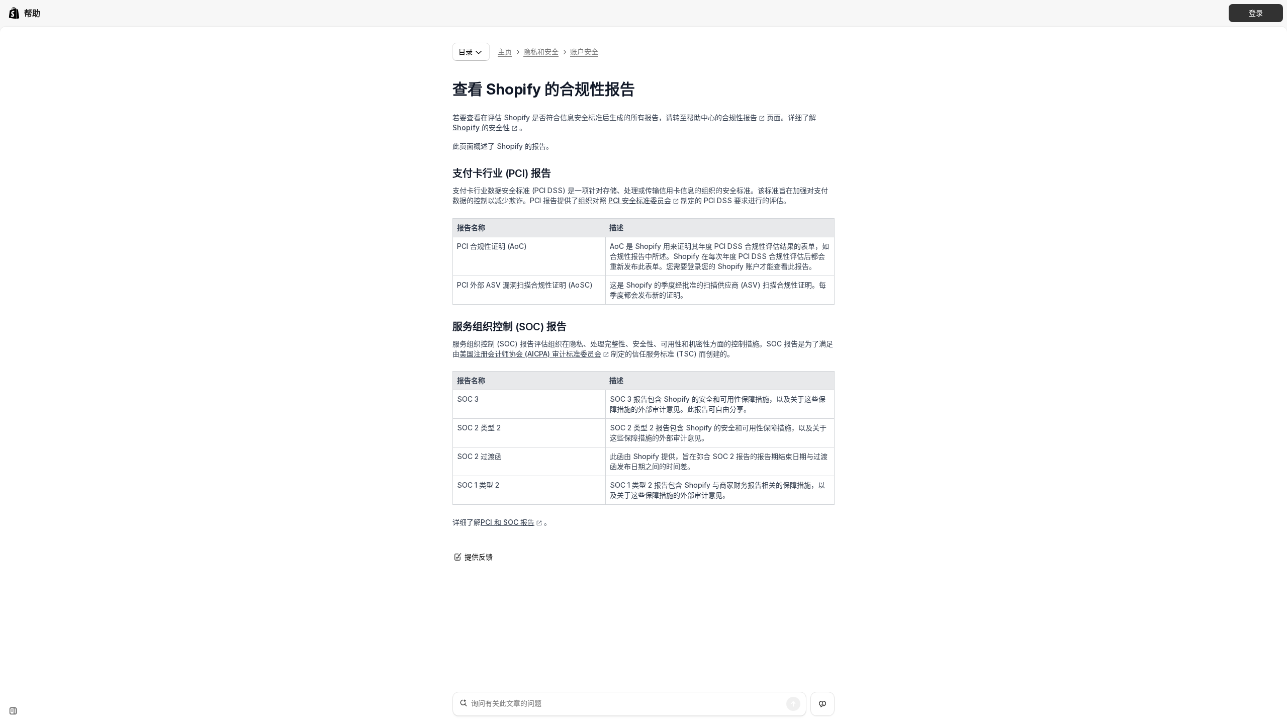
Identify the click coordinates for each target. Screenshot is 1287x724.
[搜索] (793, 704)
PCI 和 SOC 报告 (507, 522)
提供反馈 (479, 557)
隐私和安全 (541, 51)
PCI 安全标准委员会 (639, 200)
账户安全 (584, 51)
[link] (24, 13)
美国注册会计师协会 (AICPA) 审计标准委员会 (530, 353)
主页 (505, 51)
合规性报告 (739, 117)
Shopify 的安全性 (481, 127)
